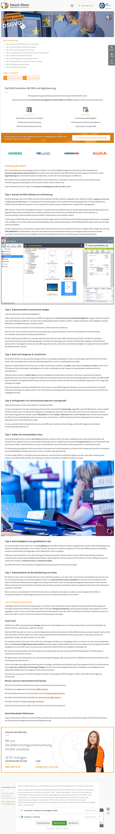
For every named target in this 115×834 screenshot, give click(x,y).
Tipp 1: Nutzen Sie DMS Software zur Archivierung (22, 44)
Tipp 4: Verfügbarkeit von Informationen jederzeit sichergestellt (27, 53)
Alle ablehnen (73, 823)
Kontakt (65, 828)
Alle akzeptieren (59, 823)
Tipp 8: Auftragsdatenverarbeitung (17, 64)
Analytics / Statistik (32, 817)
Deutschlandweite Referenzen (16, 67)
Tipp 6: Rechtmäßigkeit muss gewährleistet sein (22, 59)
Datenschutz (50, 828)
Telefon (111, 50)
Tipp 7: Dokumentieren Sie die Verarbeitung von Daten (24, 61)
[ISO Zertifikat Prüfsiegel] (106, 6)
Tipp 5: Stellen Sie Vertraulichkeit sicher (19, 56)
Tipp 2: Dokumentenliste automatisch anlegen (21, 47)
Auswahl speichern (43, 823)
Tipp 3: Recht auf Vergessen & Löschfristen (20, 50)
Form (111, 63)
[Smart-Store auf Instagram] (110, 813)
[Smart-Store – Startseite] (15, 5)
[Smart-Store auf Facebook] (110, 809)
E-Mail (112, 56)
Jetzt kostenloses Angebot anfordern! (91, 138)
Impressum (59, 828)
